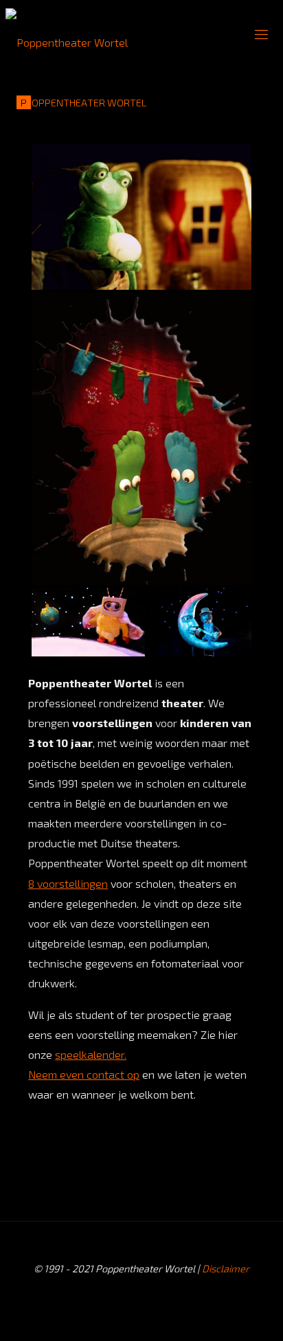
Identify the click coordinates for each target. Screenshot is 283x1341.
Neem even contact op (83, 1074)
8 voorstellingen (68, 883)
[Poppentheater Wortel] (66, 34)
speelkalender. (90, 1054)
